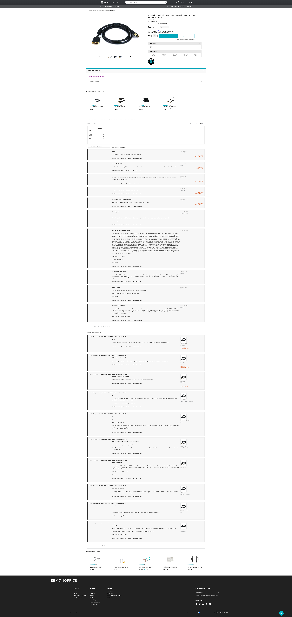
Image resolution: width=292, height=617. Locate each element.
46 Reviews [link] (158, 24)
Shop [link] (101, 6)
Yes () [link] (126, 158)
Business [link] (117, 6)
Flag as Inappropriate (137, 346)
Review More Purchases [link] (195, 124)
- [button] (151, 36)
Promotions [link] (153, 44)
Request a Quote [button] (186, 36)
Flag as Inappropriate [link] (137, 158)
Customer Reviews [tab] (130, 119)
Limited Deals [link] (181, 6)
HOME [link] (90, 10)
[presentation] (92, 119)
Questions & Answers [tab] (115, 119)
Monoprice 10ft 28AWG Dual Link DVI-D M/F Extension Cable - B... (109, 337)
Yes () (126, 346)
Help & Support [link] (189, 6)
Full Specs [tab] (102, 119)
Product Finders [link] (108, 6)
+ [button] (157, 36)
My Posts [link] (203, 124)
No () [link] (129, 158)
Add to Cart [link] (168, 36)
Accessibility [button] (93, 600)
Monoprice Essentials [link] (172, 6)
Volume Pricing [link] (153, 52)
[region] (146, 79)
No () (129, 346)
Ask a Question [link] (164, 24)
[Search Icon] (165, 2)
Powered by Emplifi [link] (92, 124)
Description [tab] (92, 119)
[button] (180, 2)
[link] (109, 2)
